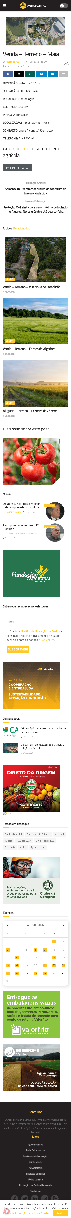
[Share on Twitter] (19, 74)
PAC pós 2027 (24, 840)
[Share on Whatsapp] (30, 74)
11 (17, 957)
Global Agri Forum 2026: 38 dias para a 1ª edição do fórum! (44, 746)
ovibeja (8, 840)
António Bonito (14, 512)
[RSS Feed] (55, 1198)
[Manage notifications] (7, 1211)
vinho (23, 847)
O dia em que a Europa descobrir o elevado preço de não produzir (21, 506)
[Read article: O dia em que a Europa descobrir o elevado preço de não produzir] (55, 511)
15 (54, 957)
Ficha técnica (35, 1179)
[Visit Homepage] (33, 5)
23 (63, 965)
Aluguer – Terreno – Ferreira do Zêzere (30, 410)
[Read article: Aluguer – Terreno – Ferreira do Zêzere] (35, 383)
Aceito (60, 1213)
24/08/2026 (28, 736)
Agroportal (13, 62)
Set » (63, 925)
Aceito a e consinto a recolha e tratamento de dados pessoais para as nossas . (34, 635)
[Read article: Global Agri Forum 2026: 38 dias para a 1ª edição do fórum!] (10, 748)
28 (45, 973)
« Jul (7, 925)
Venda (9, 279)
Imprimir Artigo (15, 167)
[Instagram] (46, 1198)
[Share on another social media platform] (63, 74)
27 (35, 973)
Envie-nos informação (35, 1156)
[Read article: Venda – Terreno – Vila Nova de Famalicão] (35, 259)
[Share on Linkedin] (53, 74)
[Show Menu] (4, 5)
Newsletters (36, 1168)
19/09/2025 (10, 416)
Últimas (49, 505)
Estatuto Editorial (35, 1174)
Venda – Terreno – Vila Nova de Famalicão (31, 286)
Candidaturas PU (13, 834)
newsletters (46, 639)
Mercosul (59, 834)
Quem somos (35, 1144)
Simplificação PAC (45, 840)
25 (17, 973)
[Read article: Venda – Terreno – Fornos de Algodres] (35, 321)
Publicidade (35, 1162)
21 (45, 965)
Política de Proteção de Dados (40, 631)
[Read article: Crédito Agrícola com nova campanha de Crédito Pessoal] (10, 731)
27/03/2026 (10, 292)
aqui (26, 148)
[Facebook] (16, 1198)
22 (54, 965)
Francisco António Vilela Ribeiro (22, 533)
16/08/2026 (10, 537)
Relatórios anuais (35, 1150)
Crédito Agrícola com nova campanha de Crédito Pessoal (43, 730)
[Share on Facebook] (8, 74)
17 (7, 965)
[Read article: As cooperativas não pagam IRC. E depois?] (55, 532)
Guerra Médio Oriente (38, 834)
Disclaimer (35, 1191)
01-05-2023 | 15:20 (36, 62)
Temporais (10, 847)
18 (17, 965)
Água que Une (38, 847)
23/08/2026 (29, 512)
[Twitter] (26, 1198)
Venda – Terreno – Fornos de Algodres (29, 348)
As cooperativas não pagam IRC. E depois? (21, 527)
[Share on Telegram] (41, 74)
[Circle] (36, 1198)
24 (7, 973)
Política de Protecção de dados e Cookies (26, 1213)
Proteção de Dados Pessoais (35, 1185)
